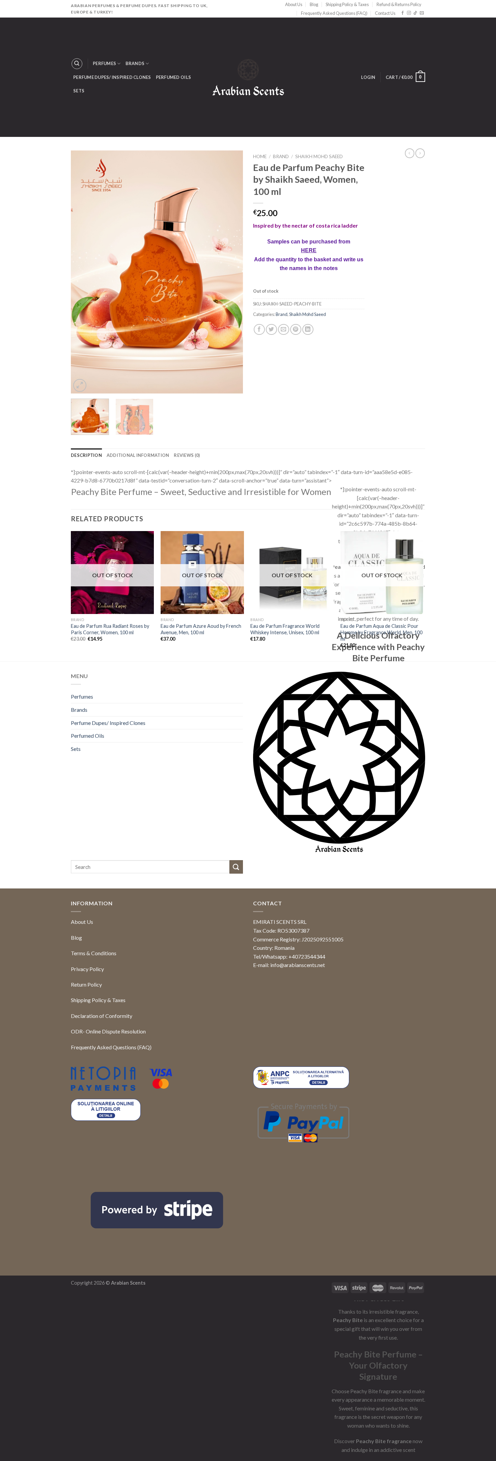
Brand (281, 156)
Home (260, 156)
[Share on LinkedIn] (307, 392)
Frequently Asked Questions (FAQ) (334, 13)
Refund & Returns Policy (399, 4)
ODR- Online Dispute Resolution (108, 1031)
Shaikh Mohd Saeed (319, 156)
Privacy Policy (87, 969)
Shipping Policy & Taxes (347, 4)
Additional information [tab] (138, 455)
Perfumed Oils (173, 77)
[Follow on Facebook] (403, 13)
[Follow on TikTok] (415, 13)
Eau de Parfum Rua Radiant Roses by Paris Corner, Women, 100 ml (110, 629)
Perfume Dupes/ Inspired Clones (112, 77)
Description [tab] (86, 455)
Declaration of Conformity (101, 1016)
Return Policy (86, 984)
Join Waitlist (280, 351)
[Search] (77, 63)
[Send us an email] (422, 13)
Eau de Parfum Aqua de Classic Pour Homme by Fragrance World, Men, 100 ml (381, 632)
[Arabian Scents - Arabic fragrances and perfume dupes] (248, 77)
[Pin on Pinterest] (295, 392)
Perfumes (104, 63)
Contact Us (385, 13)
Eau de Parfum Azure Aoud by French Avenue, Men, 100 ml (201, 629)
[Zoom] (79, 385)
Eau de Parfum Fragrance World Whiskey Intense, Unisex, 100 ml (285, 629)
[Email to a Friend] (283, 392)
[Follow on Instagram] (409, 13)
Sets (78, 90)
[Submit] (236, 866)
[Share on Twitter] (271, 392)
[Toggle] (240, 697)
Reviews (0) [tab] (187, 455)
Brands (135, 63)
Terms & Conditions (93, 953)
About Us (293, 4)
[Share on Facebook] (259, 392)
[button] (479, 1443)
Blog (314, 4)
